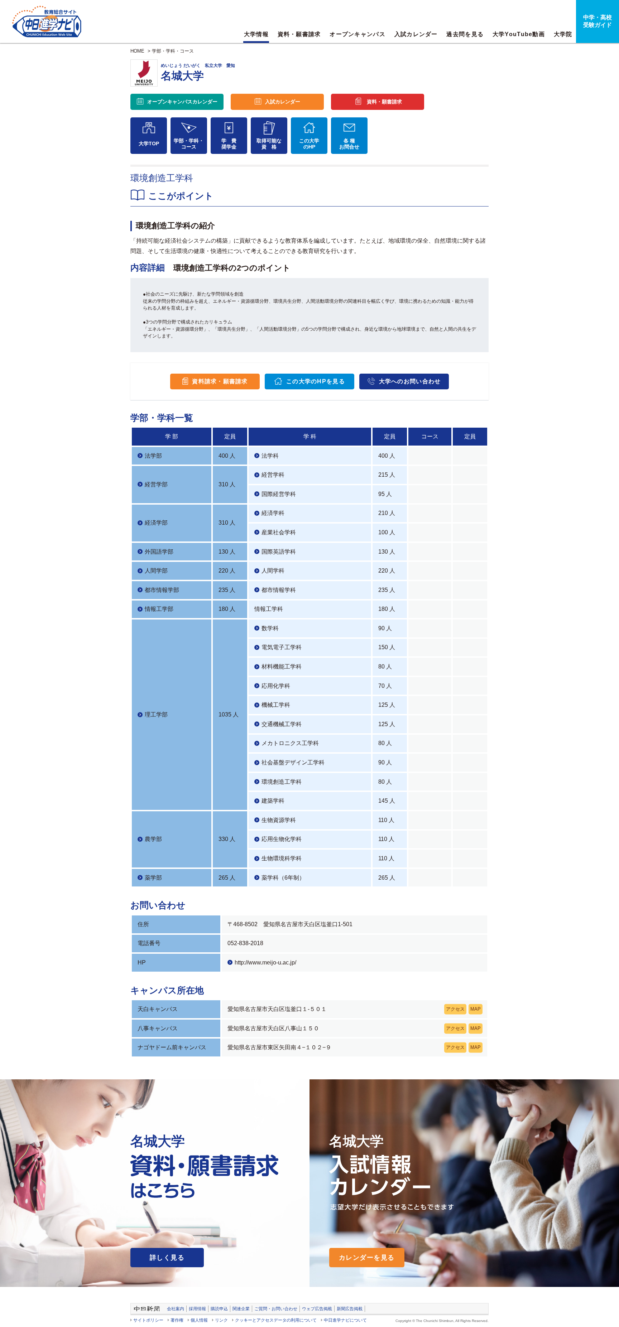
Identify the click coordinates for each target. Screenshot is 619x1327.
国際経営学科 (278, 494)
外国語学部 (159, 552)
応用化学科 (275, 686)
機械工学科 (275, 705)
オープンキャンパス (357, 34)
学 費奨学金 (228, 144)
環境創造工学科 (281, 782)
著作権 (177, 1320)
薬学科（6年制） (283, 878)
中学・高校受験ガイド (597, 21)
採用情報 (197, 1308)
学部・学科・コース (173, 51)
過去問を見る (465, 34)
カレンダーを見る (367, 1257)
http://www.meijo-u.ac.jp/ (265, 962)
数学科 (270, 628)
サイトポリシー (148, 1320)
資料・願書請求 (299, 34)
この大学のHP (309, 144)
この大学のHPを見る (315, 381)
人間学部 (156, 571)
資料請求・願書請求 (220, 381)
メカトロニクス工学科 (290, 743)
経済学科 (272, 513)
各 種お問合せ (349, 144)
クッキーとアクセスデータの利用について (276, 1320)
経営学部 (156, 484)
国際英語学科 (278, 552)
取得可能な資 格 (269, 144)
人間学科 (272, 571)
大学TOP (149, 143)
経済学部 (156, 523)
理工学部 (156, 714)
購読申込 (219, 1308)
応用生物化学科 (281, 839)
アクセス (455, 1009)
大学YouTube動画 (519, 34)
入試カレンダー (416, 34)
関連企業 (241, 1308)
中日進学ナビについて (345, 1320)
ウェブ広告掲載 (317, 1308)
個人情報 (199, 1320)
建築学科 (272, 801)
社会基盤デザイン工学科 (293, 762)
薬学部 (153, 878)
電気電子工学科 (281, 647)
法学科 (270, 456)
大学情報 (256, 34)
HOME (137, 51)
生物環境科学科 (281, 858)
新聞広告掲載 (350, 1308)
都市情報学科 (278, 590)
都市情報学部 (162, 590)
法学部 (153, 456)
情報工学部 (159, 609)
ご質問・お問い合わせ (275, 1308)
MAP (475, 1009)
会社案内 (175, 1308)
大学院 (563, 34)
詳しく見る (167, 1257)
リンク (221, 1320)
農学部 (153, 839)
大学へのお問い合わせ (410, 381)
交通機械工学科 (281, 724)
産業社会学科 (278, 532)
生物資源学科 (278, 820)
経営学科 (272, 475)
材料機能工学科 (281, 667)
